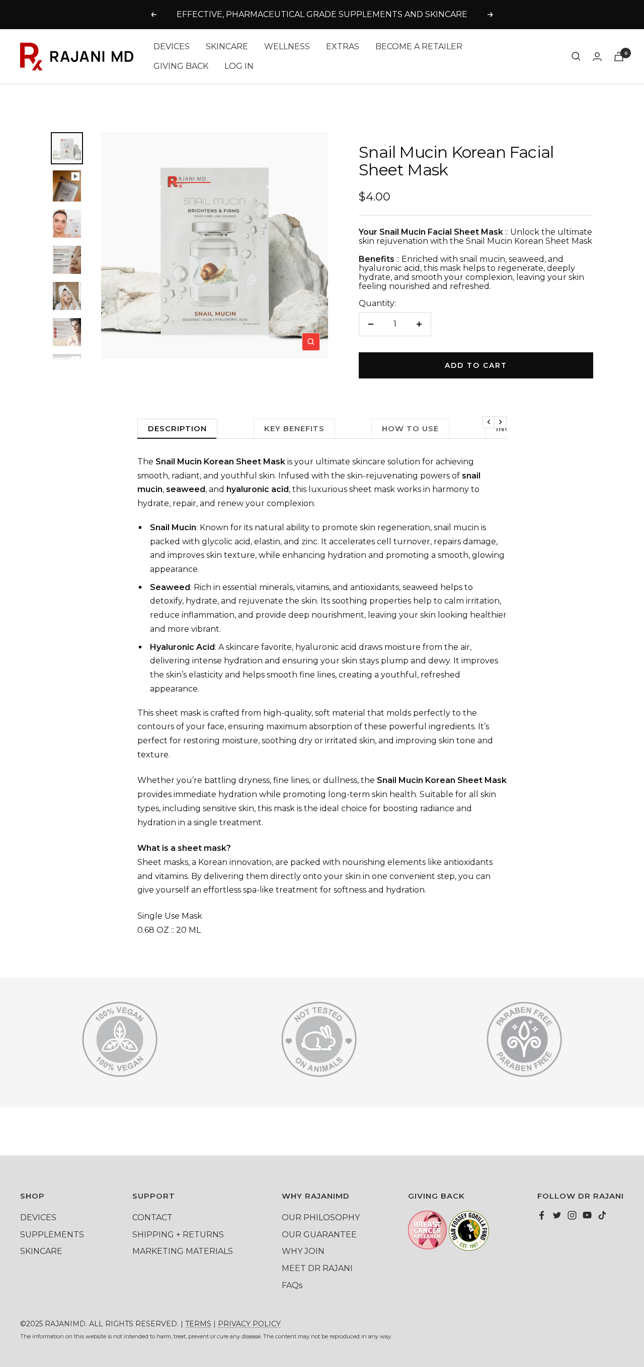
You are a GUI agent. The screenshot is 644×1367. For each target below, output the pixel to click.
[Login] (597, 56)
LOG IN (239, 66)
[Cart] (619, 56)
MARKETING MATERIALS (182, 1251)
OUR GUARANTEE (319, 1234)
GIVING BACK (180, 66)
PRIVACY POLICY (249, 1323)
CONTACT (152, 1217)
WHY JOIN (303, 1251)
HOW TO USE (410, 428)
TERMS (198, 1323)
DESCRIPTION (177, 428)
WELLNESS (287, 46)
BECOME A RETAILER (418, 46)
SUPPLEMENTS (52, 1234)
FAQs (292, 1285)
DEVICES (171, 46)
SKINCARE (227, 46)
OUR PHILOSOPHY (321, 1217)
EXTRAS (342, 46)
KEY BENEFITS (294, 428)
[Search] (576, 56)
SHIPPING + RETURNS (178, 1234)
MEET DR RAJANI (317, 1268)
